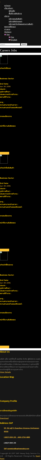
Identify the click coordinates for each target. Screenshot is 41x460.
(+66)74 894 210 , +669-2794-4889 (17, 437)
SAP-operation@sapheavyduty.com (16, 448)
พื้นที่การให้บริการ (15, 13)
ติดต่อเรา (7, 32)
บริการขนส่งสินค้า (15, 19)
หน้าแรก (7, 5)
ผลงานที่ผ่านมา (10, 26)
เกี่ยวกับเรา (8, 8)
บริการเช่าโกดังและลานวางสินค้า (21, 24)
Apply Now (4, 153)
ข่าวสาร (7, 29)
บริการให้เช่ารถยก (15, 21)
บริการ (6, 16)
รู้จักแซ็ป (12, 11)
